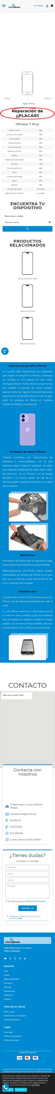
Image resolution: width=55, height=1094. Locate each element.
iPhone (32, 104)
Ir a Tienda (38, 6)
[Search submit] (27, 229)
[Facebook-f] (20, 958)
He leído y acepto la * (27, 901)
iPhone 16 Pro (27, 311)
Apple (25, 104)
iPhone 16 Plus (27, 344)
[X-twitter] (10, 958)
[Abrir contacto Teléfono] (5, 1087)
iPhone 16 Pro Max (27, 279)
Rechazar (20, 1090)
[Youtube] (5, 958)
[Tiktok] (25, 958)
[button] (4, 5)
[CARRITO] (52, 5)
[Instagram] (15, 958)
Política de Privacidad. (35, 901)
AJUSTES (36, 1085)
